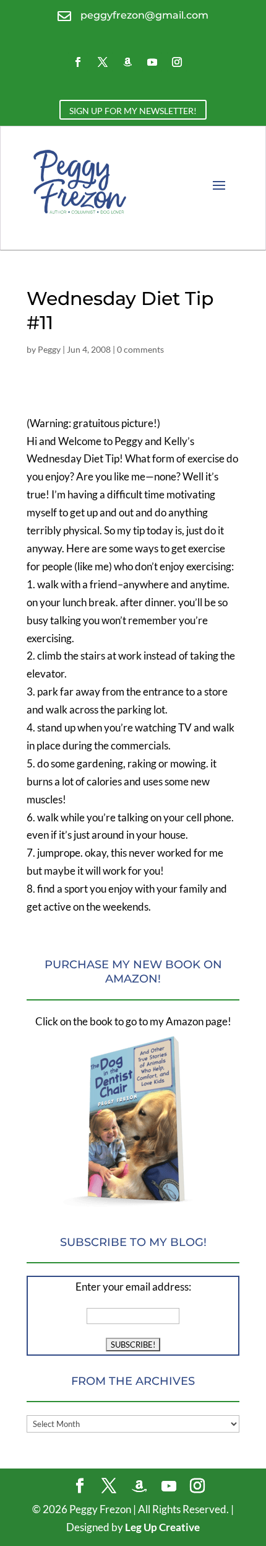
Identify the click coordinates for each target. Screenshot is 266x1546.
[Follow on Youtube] (152, 62)
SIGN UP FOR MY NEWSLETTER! (133, 110)
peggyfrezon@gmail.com (144, 15)
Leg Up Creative (162, 1527)
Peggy (49, 349)
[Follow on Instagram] (177, 62)
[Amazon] (139, 1486)
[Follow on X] (103, 62)
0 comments (140, 349)
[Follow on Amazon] (127, 62)
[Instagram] (197, 1487)
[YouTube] (169, 1486)
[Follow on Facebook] (78, 62)
